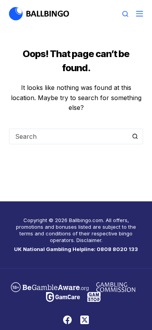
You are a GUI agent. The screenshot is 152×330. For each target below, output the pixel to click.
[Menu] (139, 13)
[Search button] (135, 136)
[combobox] (68, 136)
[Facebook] (67, 320)
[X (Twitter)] (84, 320)
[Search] (125, 14)
